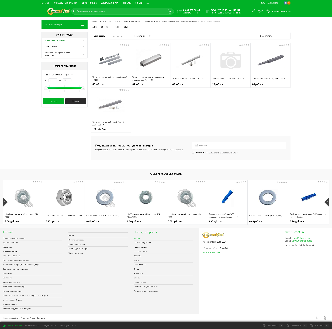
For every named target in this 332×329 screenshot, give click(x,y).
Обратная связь (14, 325)
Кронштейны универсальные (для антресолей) (58, 54)
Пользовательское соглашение (146, 291)
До (60, 80)
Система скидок (140, 282)
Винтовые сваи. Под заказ (13, 300)
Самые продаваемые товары (166, 174)
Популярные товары (76, 240)
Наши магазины (140, 265)
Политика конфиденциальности (146, 287)
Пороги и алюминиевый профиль (16, 260)
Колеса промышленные (12, 291)
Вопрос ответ (139, 273)
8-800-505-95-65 (32, 325)
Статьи (136, 269)
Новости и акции (89, 3)
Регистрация (272, 3)
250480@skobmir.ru (302, 240)
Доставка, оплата (109, 3)
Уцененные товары (75, 253)
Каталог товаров (54, 24)
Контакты (127, 3)
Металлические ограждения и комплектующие (21, 265)
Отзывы (137, 278)
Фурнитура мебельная (11, 256)
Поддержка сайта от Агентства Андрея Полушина (24, 318)
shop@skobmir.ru (301, 238)
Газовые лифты (51, 47)
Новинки (71, 235)
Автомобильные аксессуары (14, 287)
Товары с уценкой (10, 304)
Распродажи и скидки (76, 244)
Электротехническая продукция (15, 269)
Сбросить (75, 101)
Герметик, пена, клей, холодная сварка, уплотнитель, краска (26, 295)
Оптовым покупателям (65, 3)
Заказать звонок (190, 13)
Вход (263, 3)
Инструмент (7, 247)
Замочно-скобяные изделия (14, 238)
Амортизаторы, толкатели (55, 41)
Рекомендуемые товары (78, 249)
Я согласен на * (217, 152)
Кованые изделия (10, 251)
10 (83, 47)
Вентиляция (7, 278)
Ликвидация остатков (11, 282)
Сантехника (7, 273)
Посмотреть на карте (211, 252)
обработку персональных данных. (222, 152)
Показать (53, 101)
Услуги (139, 3)
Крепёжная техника (10, 243)
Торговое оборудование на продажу (16, 309)
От (46, 80)
